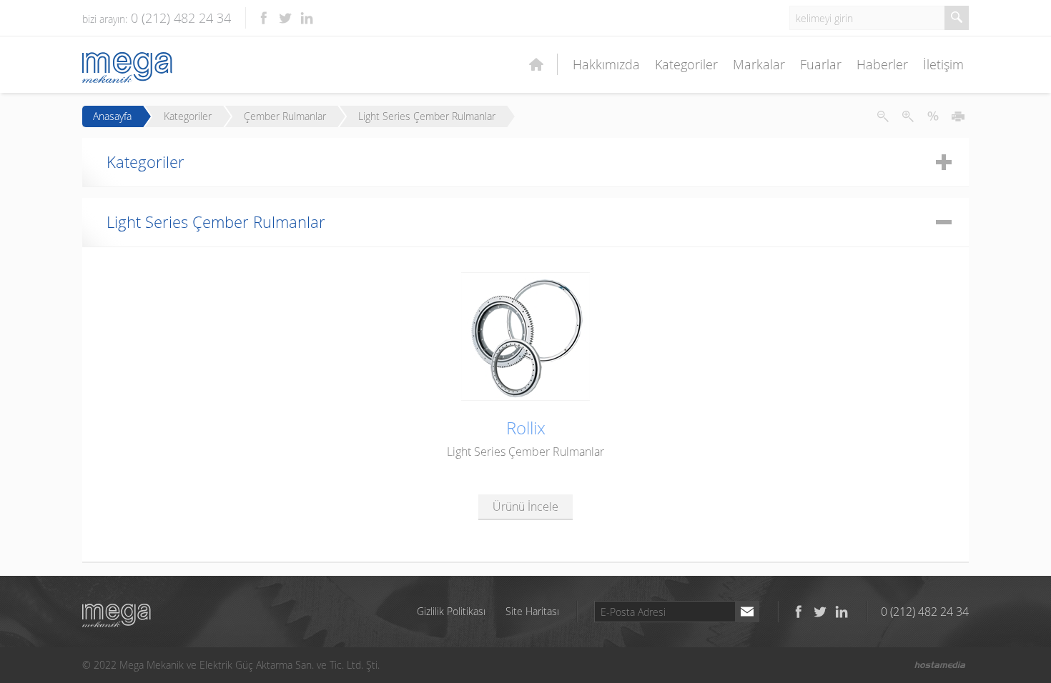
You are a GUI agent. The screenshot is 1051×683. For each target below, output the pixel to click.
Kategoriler (686, 64)
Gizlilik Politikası (451, 611)
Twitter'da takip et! (285, 18)
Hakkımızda (606, 64)
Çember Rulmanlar (285, 116)
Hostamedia (940, 665)
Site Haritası (532, 611)
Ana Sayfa (542, 64)
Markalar (759, 64)
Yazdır (958, 116)
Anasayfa (112, 116)
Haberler (882, 64)
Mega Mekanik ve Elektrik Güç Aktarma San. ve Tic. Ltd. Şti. (116, 615)
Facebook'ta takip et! (264, 18)
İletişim (943, 64)
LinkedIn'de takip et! (306, 18)
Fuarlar (821, 64)
